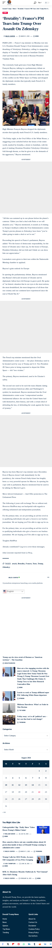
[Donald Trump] (9, 2)
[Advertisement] (26, 187)
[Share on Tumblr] (34, 944)
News (5, 12)
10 (6, 785)
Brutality (21, 564)
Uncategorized (10, 663)
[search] (35, 3)
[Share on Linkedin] (29, 944)
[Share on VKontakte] (45, 944)
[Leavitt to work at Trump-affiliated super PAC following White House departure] (9, 696)
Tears (35, 564)
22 (39, 792)
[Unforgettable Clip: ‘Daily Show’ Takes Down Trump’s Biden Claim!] (43, 830)
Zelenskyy (6, 567)
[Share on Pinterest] (18, 944)
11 (13, 785)
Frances (29, 564)
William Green (10, 834)
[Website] (48, 577)
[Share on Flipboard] (13, 944)
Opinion (21, 698)
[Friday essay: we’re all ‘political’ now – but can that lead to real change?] (9, 720)
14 (33, 785)
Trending (22, 722)
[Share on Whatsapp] (24, 944)
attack (14, 564)
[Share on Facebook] (2, 944)
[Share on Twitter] (8, 944)
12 (19, 785)
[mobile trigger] (5, 2)
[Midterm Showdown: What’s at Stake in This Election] (9, 708)
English (10, 591)
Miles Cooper (10, 36)
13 (26, 785)
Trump (40, 564)
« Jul (4, 812)
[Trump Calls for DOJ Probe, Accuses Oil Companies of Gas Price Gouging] (43, 859)
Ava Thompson (10, 863)
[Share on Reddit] (39, 944)
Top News (22, 710)
